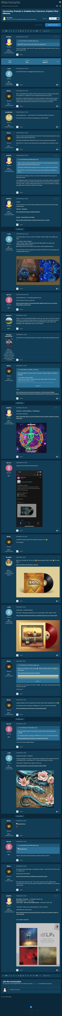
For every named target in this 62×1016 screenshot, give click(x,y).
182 (9, 104)
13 (30, 31)
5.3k (9, 570)
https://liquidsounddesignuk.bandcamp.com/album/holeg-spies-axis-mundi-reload (36, 615)
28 (9, 307)
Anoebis (8, 557)
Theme (24, 1010)
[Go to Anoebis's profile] (9, 562)
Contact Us (31, 1010)
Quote (21, 54)
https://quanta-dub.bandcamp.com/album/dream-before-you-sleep (33, 220)
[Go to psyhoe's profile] (4, 18)
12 (28, 31)
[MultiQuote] (17, 55)
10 (23, 31)
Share (45, 18)
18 (9, 125)
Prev (6, 31)
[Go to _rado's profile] (9, 74)
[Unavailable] (38, 582)
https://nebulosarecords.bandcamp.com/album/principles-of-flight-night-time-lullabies (37, 393)
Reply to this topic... (16, 989)
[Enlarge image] (31, 437)
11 (25, 31)
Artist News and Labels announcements (26, 19)
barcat (9, 294)
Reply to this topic (53, 24)
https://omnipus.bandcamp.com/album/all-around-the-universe (31, 876)
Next (37, 31)
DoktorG (8, 315)
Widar (34, 41)
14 (33, 31)
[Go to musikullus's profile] (9, 117)
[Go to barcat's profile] (9, 300)
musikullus (8, 112)
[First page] (3, 31)
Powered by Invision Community (31, 1013)
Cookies (37, 1010)
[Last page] (40, 31)
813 (9, 49)
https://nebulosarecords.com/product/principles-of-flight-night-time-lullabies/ (35, 392)
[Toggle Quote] (18, 41)
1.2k (9, 349)
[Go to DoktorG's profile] (9, 320)
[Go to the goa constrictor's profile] (9, 341)
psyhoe (10, 17)
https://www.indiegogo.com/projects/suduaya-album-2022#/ (31, 765)
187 (9, 328)
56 (9, 81)
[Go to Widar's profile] (9, 96)
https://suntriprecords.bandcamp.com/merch (27, 564)
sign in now (35, 983)
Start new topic (39, 24)
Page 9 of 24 (46, 31)
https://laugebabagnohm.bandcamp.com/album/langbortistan (31, 708)
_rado (9, 68)
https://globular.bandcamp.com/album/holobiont (28, 211)
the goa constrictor (8, 335)
